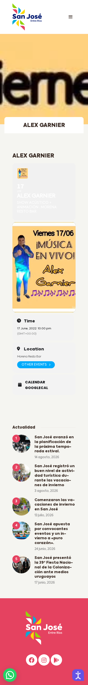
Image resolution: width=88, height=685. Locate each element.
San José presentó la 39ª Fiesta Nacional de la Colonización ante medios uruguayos (54, 567)
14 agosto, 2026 (47, 457)
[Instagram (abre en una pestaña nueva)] (44, 660)
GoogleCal (36, 388)
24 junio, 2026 (45, 549)
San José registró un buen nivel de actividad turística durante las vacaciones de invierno (55, 475)
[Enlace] (70, 17)
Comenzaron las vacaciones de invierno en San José (55, 504)
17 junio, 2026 (45, 582)
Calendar (35, 382)
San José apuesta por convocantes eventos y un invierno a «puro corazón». (52, 534)
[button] (10, 675)
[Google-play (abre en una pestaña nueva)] (56, 660)
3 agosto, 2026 (46, 491)
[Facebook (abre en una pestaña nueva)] (31, 660)
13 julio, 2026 (44, 515)
